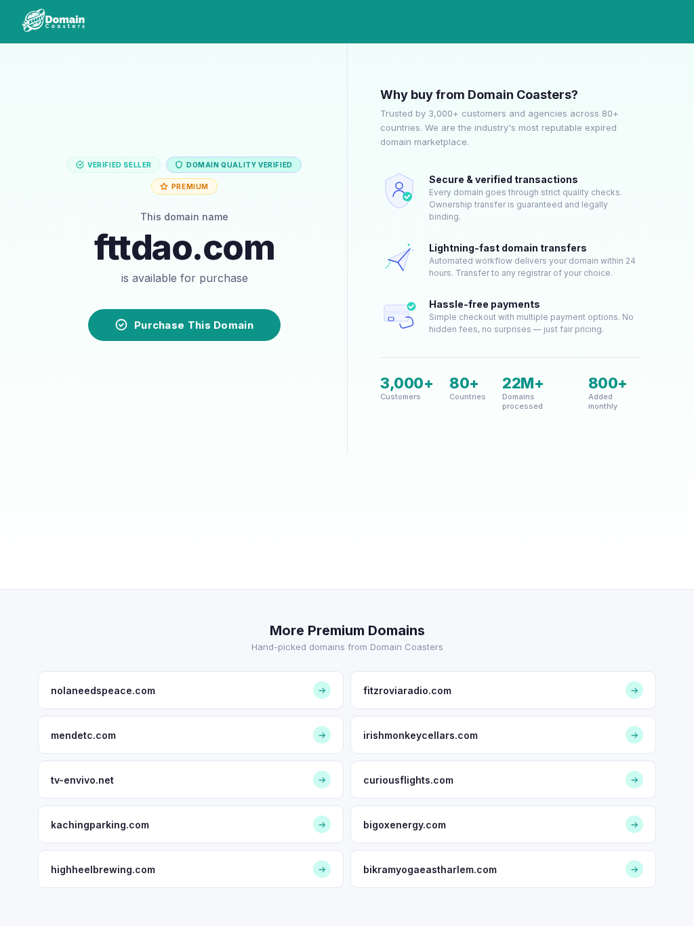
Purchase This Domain (193, 325)
